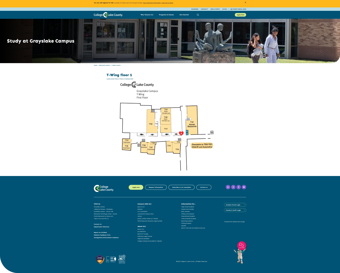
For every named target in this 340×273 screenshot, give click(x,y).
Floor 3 (122, 79)
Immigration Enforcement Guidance (106, 237)
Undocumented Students (188, 218)
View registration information (152, 3)
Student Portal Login (239, 9)
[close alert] (245, 2)
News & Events (215, 9)
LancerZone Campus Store (145, 214)
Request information (156, 187)
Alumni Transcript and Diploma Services (193, 228)
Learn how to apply (167, 3)
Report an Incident (100, 232)
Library (140, 216)
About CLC (141, 229)
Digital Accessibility (143, 238)
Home (95, 65)
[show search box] (198, 14)
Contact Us (98, 224)
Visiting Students (186, 223)
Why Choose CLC (147, 15)
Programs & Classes (166, 15)
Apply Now (240, 15)
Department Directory (101, 227)
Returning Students (187, 221)
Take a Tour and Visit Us (101, 218)
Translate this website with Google (234, 221)
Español (183, 225)
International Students (188, 216)
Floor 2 (117, 79)
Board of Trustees (143, 234)
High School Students (187, 207)
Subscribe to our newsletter (181, 187)
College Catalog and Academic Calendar (150, 241)
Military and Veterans (187, 214)
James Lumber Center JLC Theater (148, 218)
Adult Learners (185, 211)
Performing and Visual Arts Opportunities (150, 221)
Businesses (194, 9)
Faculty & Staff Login (233, 210)
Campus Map (129, 79)
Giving (224, 9)
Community (204, 9)
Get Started (184, 15)
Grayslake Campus (104, 65)
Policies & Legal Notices (145, 236)
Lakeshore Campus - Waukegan (103, 209)
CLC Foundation (142, 211)
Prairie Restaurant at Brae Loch (103, 216)
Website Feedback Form (102, 235)
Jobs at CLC (141, 207)
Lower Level (110, 79)
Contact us (204, 187)
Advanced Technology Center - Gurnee (105, 214)
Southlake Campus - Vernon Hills (103, 211)
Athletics (140, 209)
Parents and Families (187, 209)
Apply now (136, 187)
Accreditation (142, 231)
